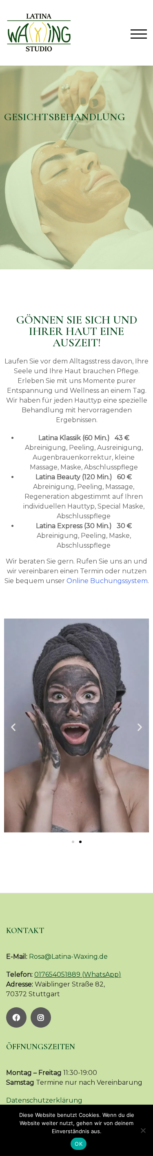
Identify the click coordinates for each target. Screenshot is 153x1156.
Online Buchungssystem (107, 581)
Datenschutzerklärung (44, 1100)
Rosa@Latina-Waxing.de (68, 956)
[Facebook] (16, 1017)
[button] (13, 727)
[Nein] (143, 1130)
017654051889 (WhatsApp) (77, 974)
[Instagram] (41, 1017)
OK (78, 1144)
